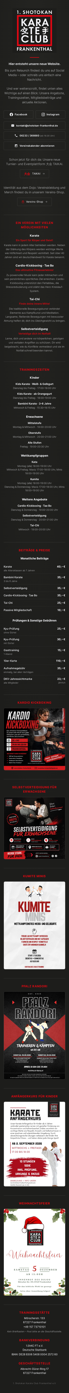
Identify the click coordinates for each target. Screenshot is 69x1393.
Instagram (53, 114)
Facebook (21, 114)
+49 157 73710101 (34, 1326)
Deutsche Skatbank (35, 1349)
